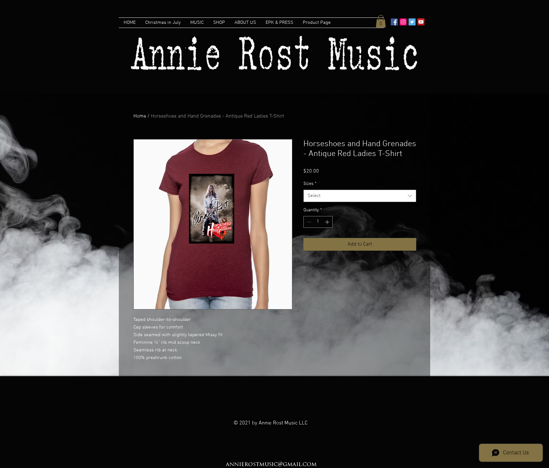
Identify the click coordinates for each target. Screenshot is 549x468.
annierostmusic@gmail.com (271, 465)
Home (139, 116)
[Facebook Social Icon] (394, 21)
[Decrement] (308, 221)
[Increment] (328, 221)
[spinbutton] (318, 221)
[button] (381, 21)
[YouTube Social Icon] (420, 21)
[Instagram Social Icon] (403, 21)
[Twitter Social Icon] (412, 21)
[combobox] (359, 196)
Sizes (309, 184)
